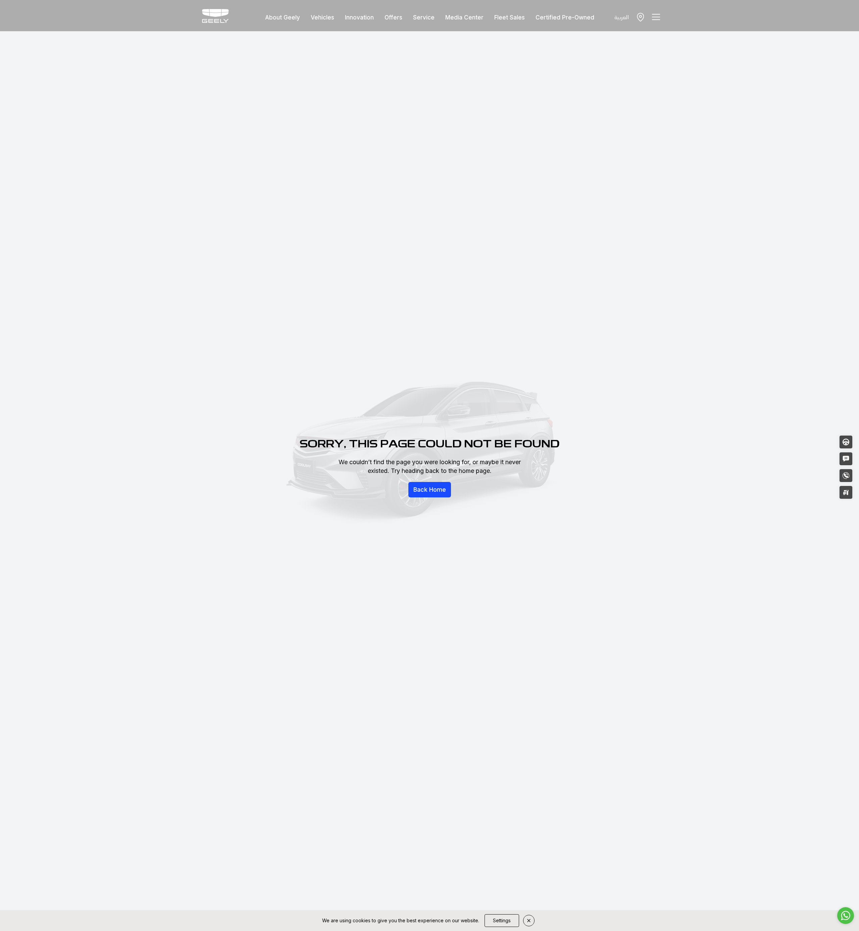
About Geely (282, 17)
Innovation (359, 17)
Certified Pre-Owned (565, 17)
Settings (502, 920)
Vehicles (322, 17)
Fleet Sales (509, 17)
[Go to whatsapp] (845, 915)
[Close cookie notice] (529, 920)
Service (424, 17)
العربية (621, 17)
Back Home (429, 489)
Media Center (464, 17)
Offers (393, 17)
